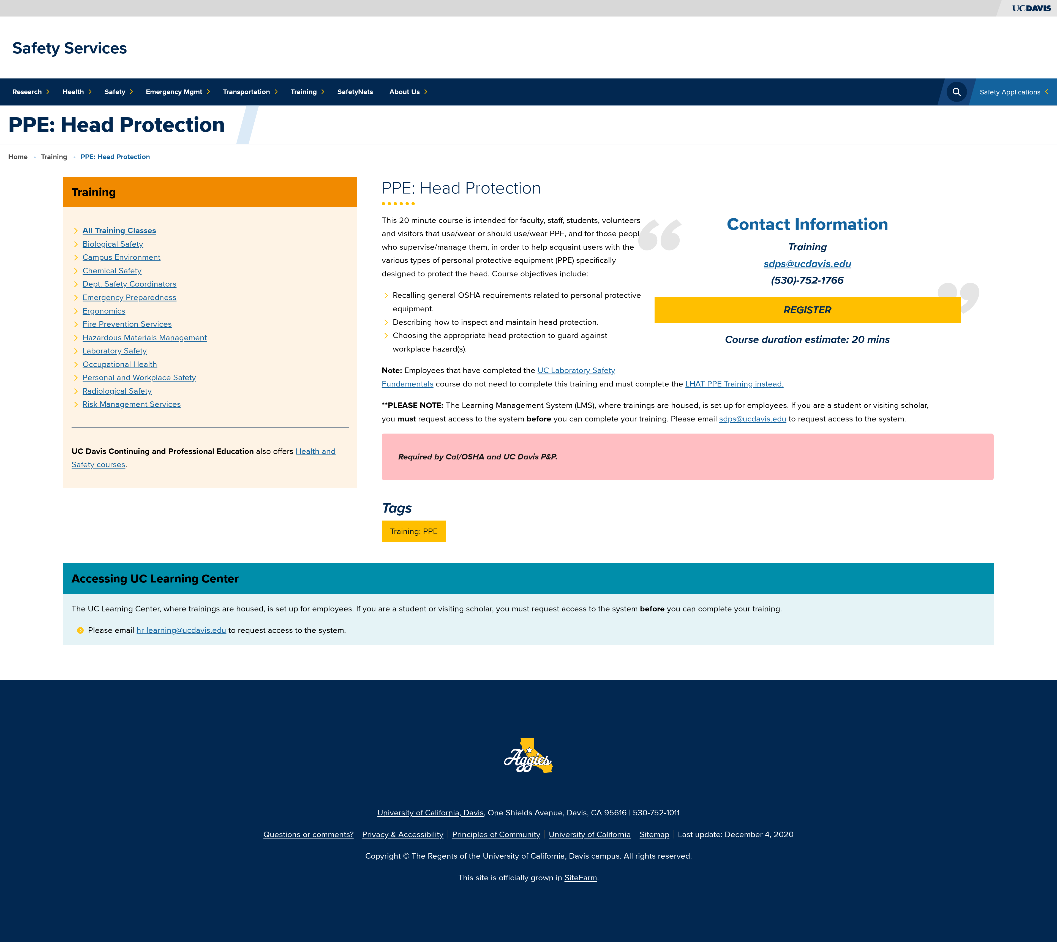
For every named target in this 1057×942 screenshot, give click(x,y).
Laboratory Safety (115, 350)
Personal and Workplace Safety (139, 377)
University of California (590, 834)
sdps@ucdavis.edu (807, 263)
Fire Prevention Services (127, 324)
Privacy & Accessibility (402, 834)
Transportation (246, 91)
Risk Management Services (132, 404)
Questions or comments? (308, 834)
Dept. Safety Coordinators (129, 284)
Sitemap (654, 834)
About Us (404, 91)
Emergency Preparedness (129, 297)
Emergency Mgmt (174, 91)
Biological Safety (113, 244)
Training (304, 91)
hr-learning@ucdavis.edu (181, 630)
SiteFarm (581, 877)
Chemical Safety (112, 270)
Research (27, 91)
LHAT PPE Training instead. (734, 384)
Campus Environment (121, 257)
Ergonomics (104, 311)
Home (18, 156)
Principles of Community (496, 834)
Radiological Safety (117, 391)
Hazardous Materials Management (145, 337)
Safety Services (69, 48)
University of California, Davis (430, 812)
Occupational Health (120, 364)
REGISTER (807, 309)
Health (73, 91)
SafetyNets (355, 91)
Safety (115, 91)
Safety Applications (1010, 92)
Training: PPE (414, 531)
